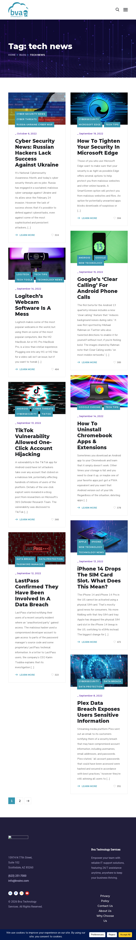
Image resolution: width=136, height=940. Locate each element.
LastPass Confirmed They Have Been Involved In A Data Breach (36, 593)
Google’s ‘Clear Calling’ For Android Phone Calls (97, 288)
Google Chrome (90, 407)
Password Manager (30, 564)
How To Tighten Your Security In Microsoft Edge (98, 147)
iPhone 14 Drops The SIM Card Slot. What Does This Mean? (99, 578)
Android (84, 257)
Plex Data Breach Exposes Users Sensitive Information (98, 712)
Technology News (49, 279)
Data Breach (25, 559)
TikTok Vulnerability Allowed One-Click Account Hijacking (33, 442)
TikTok (46, 414)
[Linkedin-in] (10, 893)
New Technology (90, 263)
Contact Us (105, 906)
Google (100, 257)
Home (12, 55)
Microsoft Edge (90, 124)
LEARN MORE (27, 235)
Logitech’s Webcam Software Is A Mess (33, 305)
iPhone (96, 542)
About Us (105, 910)
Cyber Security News (31, 114)
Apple (83, 542)
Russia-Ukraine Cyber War (35, 124)
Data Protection (51, 559)
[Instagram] (22, 893)
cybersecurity (89, 119)
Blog (22, 55)
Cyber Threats (27, 119)
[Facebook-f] (16, 893)
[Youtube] (27, 893)
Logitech (23, 274)
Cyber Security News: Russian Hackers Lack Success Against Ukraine (37, 153)
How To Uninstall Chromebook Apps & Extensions (94, 436)
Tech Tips (112, 124)
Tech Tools (24, 279)
